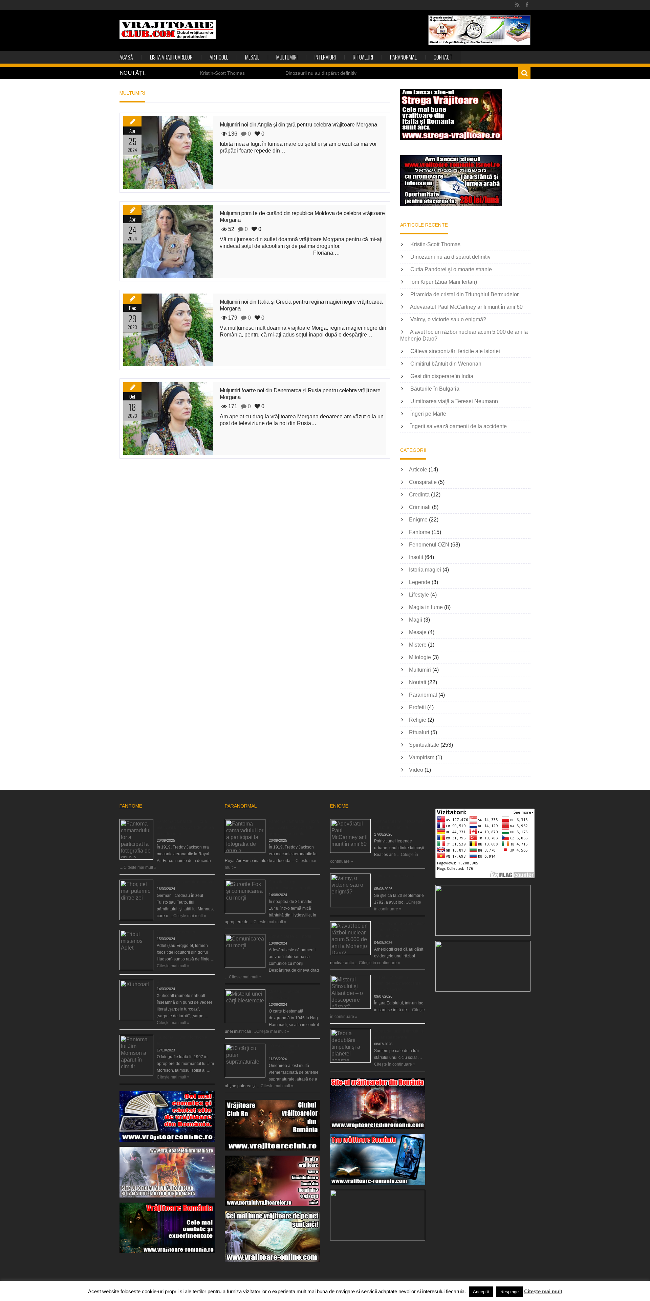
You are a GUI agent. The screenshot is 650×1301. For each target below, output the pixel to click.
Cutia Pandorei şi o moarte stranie (451, 269)
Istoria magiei (425, 570)
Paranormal (403, 57)
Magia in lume (426, 607)
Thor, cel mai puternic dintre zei (185, 882)
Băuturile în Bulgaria (434, 389)
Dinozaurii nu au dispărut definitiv (320, 73)
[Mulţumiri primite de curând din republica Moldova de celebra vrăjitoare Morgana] (168, 241)
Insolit (416, 557)
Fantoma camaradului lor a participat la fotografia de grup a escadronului (185, 827)
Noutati (417, 682)
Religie (417, 720)
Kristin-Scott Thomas (222, 73)
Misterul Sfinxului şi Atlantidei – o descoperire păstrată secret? (397, 983)
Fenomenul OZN (429, 545)
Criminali (420, 507)
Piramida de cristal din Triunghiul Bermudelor (464, 294)
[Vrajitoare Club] (168, 29)
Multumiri (287, 57)
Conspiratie (423, 482)
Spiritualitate (424, 745)
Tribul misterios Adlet (176, 932)
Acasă (126, 57)
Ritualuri (363, 57)
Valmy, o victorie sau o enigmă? (448, 319)
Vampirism (421, 757)
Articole (219, 57)
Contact (443, 57)
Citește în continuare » (379, 962)
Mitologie (420, 657)
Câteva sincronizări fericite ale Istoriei (455, 351)
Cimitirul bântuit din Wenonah (445, 364)
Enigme (418, 519)
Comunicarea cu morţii (290, 936)
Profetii (417, 707)
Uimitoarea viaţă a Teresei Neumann (454, 401)
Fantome (419, 532)
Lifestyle (419, 595)
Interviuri (325, 57)
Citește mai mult (543, 1291)
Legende (419, 582)
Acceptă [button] (481, 1291)
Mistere (418, 645)
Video (416, 770)
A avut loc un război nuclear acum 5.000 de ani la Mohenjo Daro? (399, 929)
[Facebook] (526, 5)
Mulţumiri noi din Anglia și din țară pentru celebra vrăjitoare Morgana (298, 124)
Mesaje (252, 57)
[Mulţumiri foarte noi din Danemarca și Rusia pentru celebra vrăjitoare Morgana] (168, 418)
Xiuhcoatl (165, 982)
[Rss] (517, 5)
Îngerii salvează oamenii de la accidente (458, 426)
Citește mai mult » (140, 867)
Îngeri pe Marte (428, 414)
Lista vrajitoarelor (171, 57)
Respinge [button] (509, 1291)
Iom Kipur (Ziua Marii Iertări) (443, 282)
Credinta (419, 494)
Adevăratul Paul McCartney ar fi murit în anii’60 (466, 307)
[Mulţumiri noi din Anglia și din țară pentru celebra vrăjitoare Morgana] (168, 152)
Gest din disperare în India (441, 376)
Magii (415, 620)
